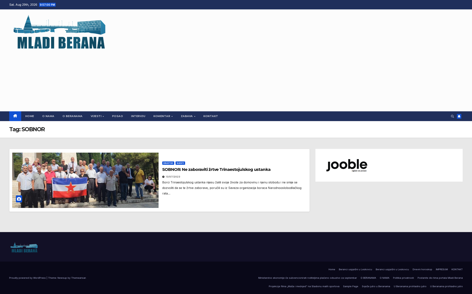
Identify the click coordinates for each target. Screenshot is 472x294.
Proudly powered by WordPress (27, 277)
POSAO (117, 116)
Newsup (62, 277)
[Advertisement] (236, 79)
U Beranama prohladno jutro (410, 286)
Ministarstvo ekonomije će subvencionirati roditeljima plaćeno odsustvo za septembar (307, 277)
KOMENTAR (162, 116)
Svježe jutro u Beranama (376, 286)
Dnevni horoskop (422, 269)
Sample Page (350, 286)
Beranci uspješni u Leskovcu (355, 269)
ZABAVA (187, 116)
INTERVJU (138, 116)
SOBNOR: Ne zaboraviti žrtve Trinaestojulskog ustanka (216, 169)
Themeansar (78, 277)
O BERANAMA (73, 116)
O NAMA (48, 116)
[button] (452, 116)
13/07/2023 (173, 176)
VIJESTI (96, 116)
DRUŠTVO (168, 163)
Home (29, 116)
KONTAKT (210, 116)
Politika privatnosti (403, 277)
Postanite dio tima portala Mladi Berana (440, 277)
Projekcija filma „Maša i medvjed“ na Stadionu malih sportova (304, 286)
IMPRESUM (442, 269)
